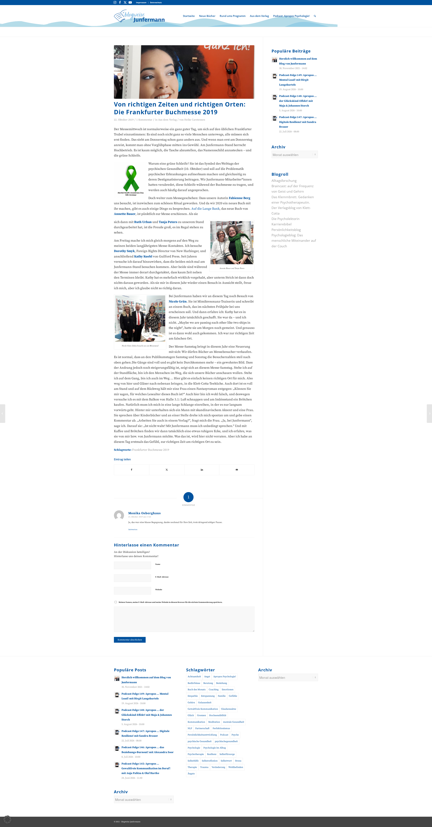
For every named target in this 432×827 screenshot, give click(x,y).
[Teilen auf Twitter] (166, 470)
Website (158, 589)
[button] (7, 819)
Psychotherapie (196, 754)
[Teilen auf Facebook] (131, 470)
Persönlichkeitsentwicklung (202, 734)
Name (157, 564)
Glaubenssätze (228, 709)
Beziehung (221, 683)
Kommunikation (196, 722)
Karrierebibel (282, 224)
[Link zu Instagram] (114, 2)
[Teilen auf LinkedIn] (201, 470)
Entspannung (208, 696)
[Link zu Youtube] (130, 2)
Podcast (224, 734)
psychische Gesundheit (200, 741)
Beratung (208, 683)
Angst (207, 676)
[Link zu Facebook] (120, 2)
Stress (238, 760)
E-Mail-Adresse (162, 577)
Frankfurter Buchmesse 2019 (150, 450)
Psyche (235, 734)
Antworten (132, 529)
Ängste (191, 773)
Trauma (204, 767)
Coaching (214, 689)
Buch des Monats (197, 689)
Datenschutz (156, 2)
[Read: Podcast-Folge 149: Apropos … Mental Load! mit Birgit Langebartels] (275, 76)
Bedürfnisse (194, 683)
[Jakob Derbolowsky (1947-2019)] (429, 413)
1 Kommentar (144, 119)
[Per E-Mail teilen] (236, 470)
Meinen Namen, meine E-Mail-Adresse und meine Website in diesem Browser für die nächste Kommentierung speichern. (170, 602)
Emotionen (227, 689)
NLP (190, 728)
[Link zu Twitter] (125, 2)
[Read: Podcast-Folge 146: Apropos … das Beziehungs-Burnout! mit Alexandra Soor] (117, 748)
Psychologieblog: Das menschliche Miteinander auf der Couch (294, 240)
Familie (222, 696)
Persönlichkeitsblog (286, 229)
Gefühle (233, 696)
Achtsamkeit (194, 676)
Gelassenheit (204, 702)
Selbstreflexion (210, 760)
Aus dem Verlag (167, 119)
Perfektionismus (221, 728)
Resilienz (211, 754)
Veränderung (218, 767)
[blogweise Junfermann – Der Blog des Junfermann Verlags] (139, 16)
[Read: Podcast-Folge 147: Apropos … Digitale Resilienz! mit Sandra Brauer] (275, 118)
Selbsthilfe (193, 760)
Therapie (192, 767)
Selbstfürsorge (227, 754)
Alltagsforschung (284, 180)
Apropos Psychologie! (224, 676)
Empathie (193, 696)
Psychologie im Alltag (214, 747)
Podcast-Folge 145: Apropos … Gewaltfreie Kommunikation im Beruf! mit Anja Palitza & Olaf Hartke (146, 768)
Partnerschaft (202, 728)
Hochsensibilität (217, 715)
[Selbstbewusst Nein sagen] (2, 413)
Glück (191, 715)
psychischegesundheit (226, 741)
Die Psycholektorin (286, 219)
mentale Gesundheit (233, 722)
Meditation (214, 722)
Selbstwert (226, 760)
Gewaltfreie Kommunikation (203, 709)
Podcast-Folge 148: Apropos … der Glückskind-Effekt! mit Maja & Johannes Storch (298, 100)
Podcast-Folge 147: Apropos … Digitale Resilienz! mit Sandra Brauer (298, 121)
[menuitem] (141, 3)
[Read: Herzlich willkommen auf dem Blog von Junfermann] (275, 60)
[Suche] (315, 16)
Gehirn (191, 702)
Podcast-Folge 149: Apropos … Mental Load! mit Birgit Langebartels (298, 79)
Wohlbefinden (235, 767)
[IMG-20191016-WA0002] (184, 72)
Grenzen (201, 715)
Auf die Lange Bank (205, 209)
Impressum (141, 2)
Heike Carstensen (194, 119)
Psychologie (194, 747)
